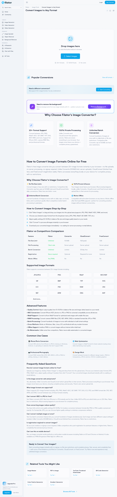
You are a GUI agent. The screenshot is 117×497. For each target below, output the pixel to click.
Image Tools (35, 7)
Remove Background (98, 106)
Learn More (16, 492)
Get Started (110, 2)
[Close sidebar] (27, 2)
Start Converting (105, 89)
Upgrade (7, 492)
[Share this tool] (113, 10)
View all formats (107, 77)
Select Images (71, 56)
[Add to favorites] (110, 10)
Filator (27, 7)
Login (101, 2)
